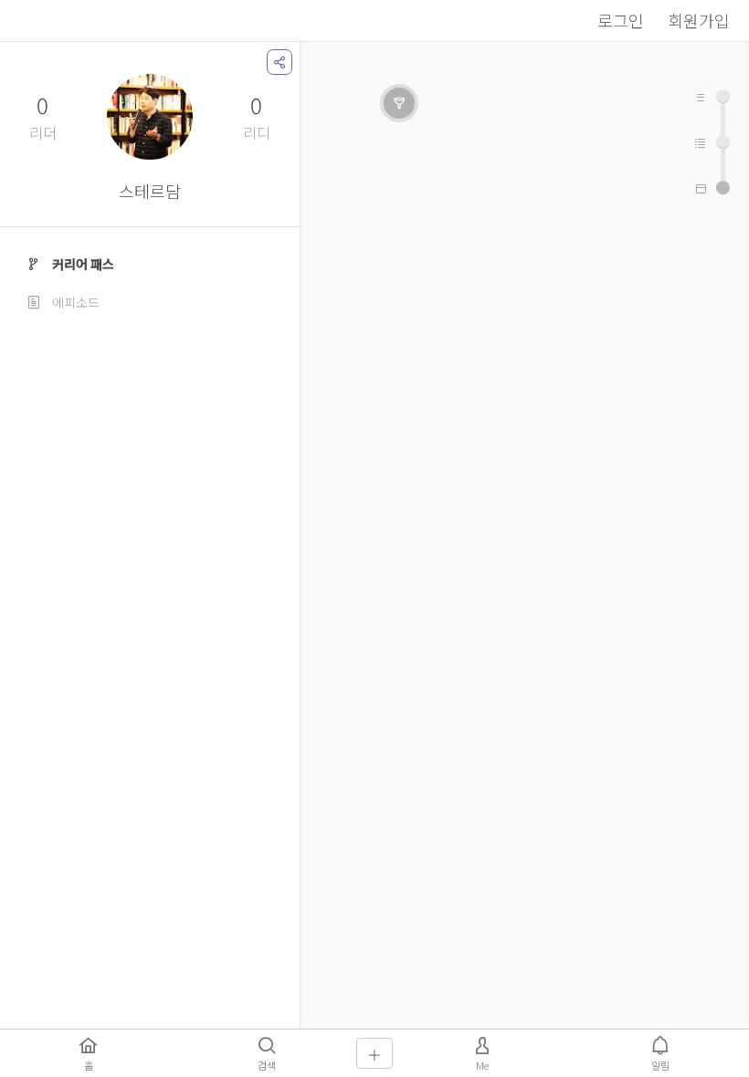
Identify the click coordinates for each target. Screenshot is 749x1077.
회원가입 (699, 20)
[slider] (723, 187)
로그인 (620, 20)
